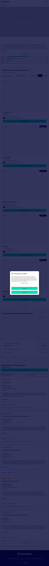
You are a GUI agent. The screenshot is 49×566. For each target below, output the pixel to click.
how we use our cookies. (22, 281)
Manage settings (24, 283)
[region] (24, 283)
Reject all (24, 292)
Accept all (25, 288)
